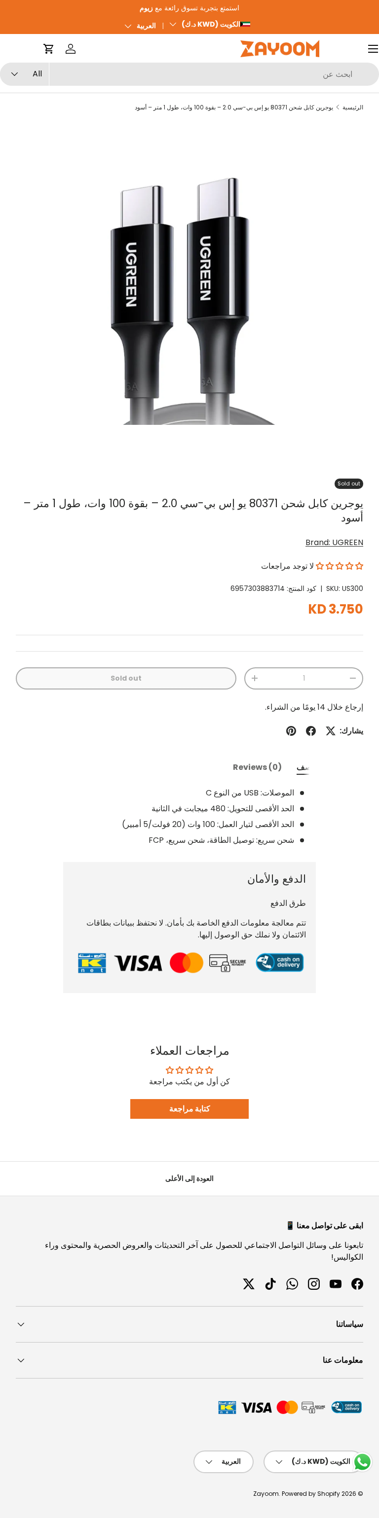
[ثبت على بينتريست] (291, 731)
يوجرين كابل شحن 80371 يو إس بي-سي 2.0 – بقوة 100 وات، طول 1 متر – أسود (234, 107)
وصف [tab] (306, 767)
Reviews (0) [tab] (257, 767)
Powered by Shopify (311, 1493)
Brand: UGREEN (334, 542)
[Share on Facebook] (311, 731)
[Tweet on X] (331, 731)
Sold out (126, 678)
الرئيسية (352, 107)
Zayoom (266, 1493)
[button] (49, 49)
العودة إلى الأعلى (189, 1178)
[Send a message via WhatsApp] (362, 1462)
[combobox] (189, 74)
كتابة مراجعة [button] (189, 1108)
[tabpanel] (189, 816)
